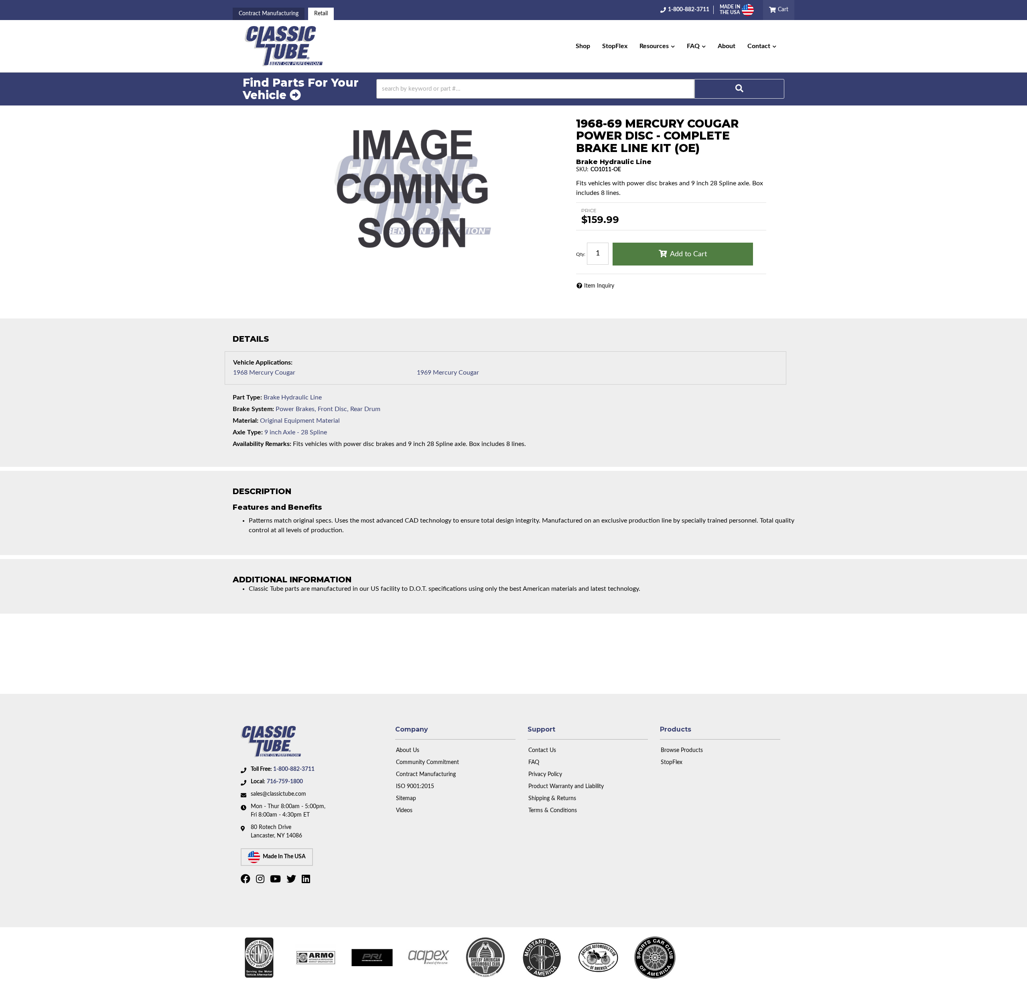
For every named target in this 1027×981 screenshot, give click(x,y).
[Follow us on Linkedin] (307, 880)
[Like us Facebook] (246, 880)
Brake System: (253, 409)
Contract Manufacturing (268, 13)
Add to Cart (688, 254)
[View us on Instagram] (261, 880)
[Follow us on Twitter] (292, 880)
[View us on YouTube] (276, 880)
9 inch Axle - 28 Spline (295, 432)
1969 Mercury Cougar (448, 372)
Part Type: (247, 397)
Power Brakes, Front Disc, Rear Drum (328, 409)
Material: (245, 421)
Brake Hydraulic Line (293, 397)
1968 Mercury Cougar (264, 372)
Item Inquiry (599, 286)
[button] (657, 46)
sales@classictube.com (278, 794)
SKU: (582, 169)
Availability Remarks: (262, 444)
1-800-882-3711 (294, 769)
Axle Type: (248, 432)
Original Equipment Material (300, 421)
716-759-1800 (285, 781)
